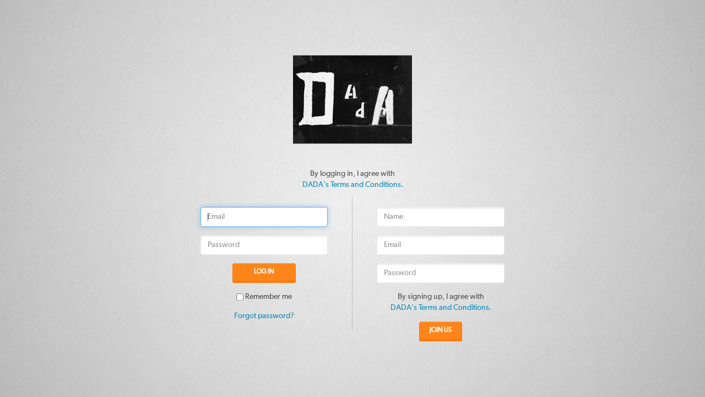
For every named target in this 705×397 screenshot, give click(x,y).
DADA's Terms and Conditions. (352, 185)
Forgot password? (264, 316)
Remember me (268, 297)
